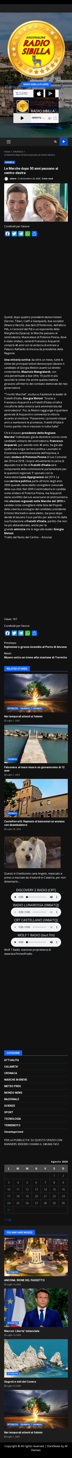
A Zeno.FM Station (36, 125)
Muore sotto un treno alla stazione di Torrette (35, 655)
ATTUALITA (13, 708)
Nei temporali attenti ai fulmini (36, 693)
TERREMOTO (12, 1125)
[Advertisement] (36, 276)
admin (12, 178)
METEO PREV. (12, 1086)
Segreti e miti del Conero (36, 1358)
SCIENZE (9, 1105)
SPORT (8, 1112)
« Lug (7, 1219)
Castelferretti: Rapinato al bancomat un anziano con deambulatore (36, 798)
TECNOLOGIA (12, 1118)
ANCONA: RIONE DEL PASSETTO (36, 1257)
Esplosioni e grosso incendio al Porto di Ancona (35, 645)
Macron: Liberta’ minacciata (36, 1308)
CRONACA (9, 162)
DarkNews (53, 1446)
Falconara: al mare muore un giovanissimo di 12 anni (36, 744)
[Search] (55, 142)
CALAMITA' (25, 708)
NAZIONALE (11, 1099)
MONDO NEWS (13, 1092)
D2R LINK (64, 142)
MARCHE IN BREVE (15, 1079)
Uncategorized (13, 1131)
